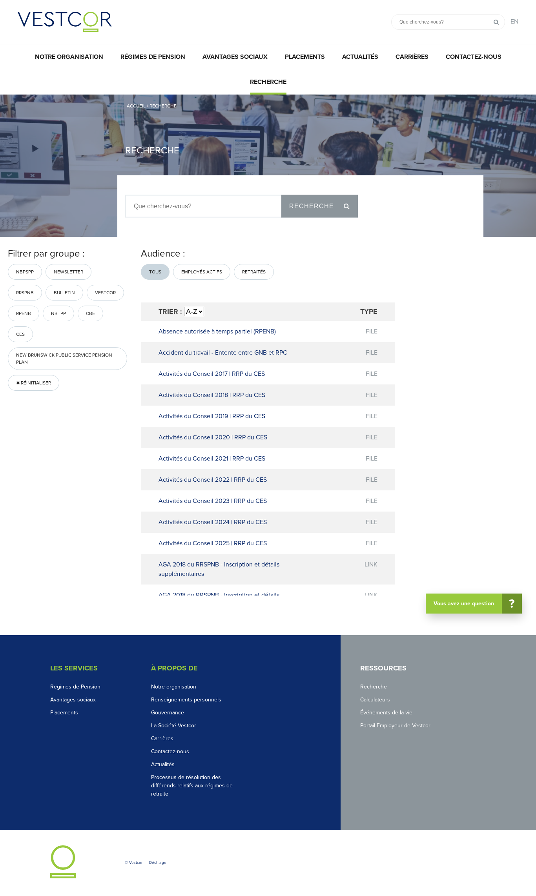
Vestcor (105, 292)
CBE (90, 313)
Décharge (157, 862)
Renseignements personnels (186, 699)
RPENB (23, 313)
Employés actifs (201, 272)
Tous (155, 272)
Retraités (254, 272)
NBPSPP (25, 272)
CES (20, 334)
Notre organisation (69, 57)
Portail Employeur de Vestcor (395, 725)
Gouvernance (167, 712)
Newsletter (68, 272)
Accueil (137, 106)
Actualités (360, 57)
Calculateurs (375, 699)
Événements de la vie (386, 712)
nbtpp (58, 313)
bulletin (64, 292)
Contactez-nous (473, 57)
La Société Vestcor (173, 725)
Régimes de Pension (75, 686)
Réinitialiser (35, 383)
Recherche (268, 82)
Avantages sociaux (235, 57)
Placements (305, 57)
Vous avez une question (474, 603)
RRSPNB (25, 292)
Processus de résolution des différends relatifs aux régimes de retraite (192, 785)
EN (514, 21)
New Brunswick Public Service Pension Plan (64, 358)
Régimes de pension (152, 57)
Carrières (412, 57)
